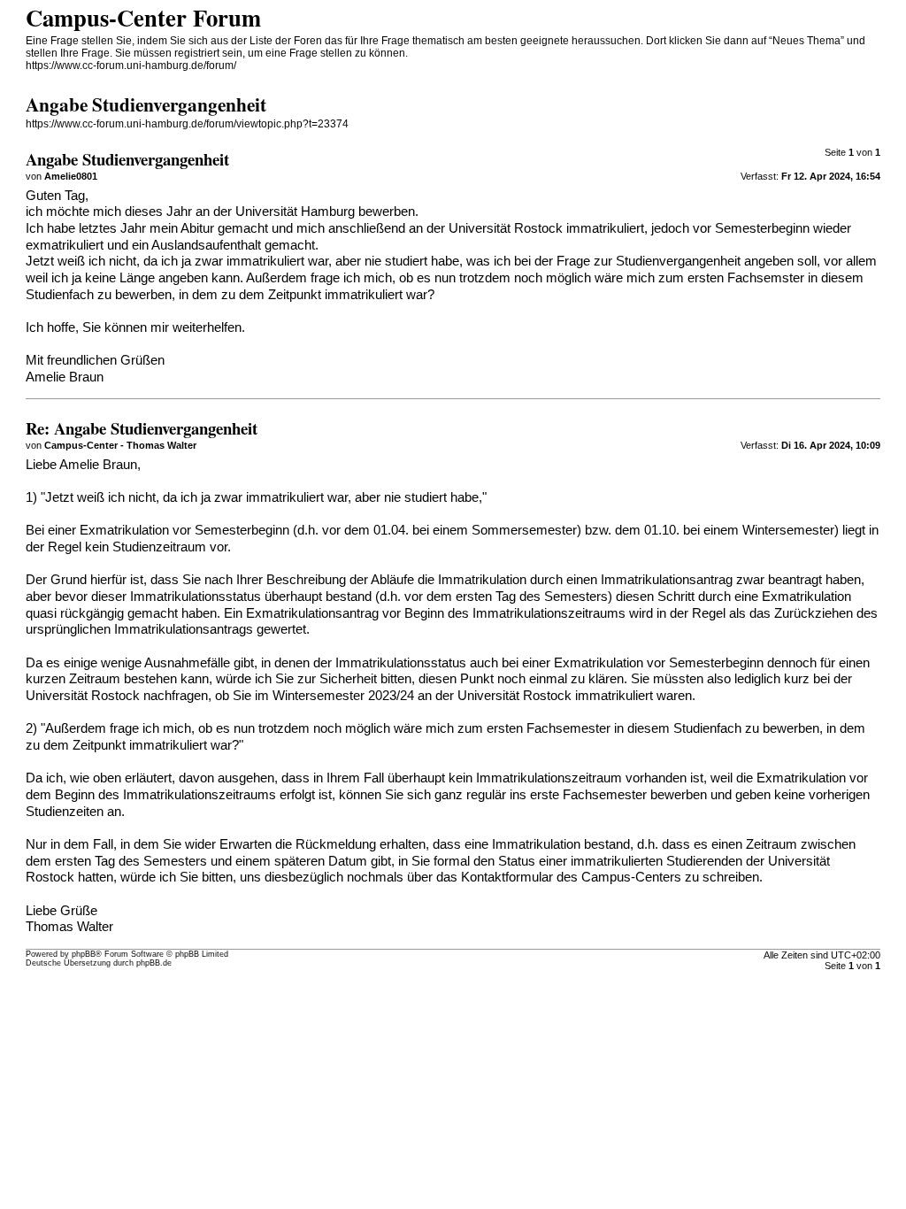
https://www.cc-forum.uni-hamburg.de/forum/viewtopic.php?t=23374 (187, 124)
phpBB (84, 954)
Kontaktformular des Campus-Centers (571, 877)
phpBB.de (154, 963)
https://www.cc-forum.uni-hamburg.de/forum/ (131, 65)
